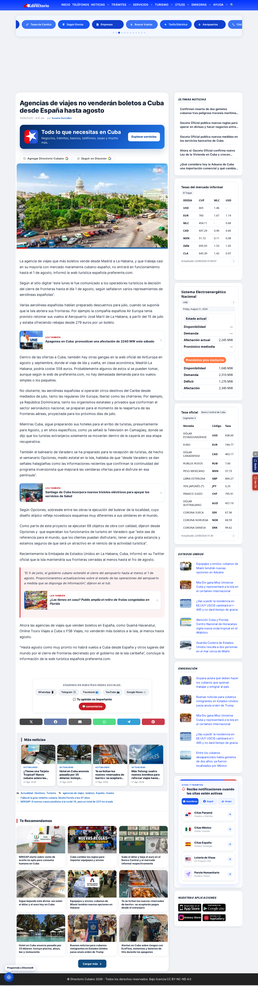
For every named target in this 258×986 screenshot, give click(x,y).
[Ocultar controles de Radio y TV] (255, 454)
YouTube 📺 (113, 692)
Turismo (161, 4)
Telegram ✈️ (68, 692)
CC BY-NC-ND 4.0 (179, 979)
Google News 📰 (136, 692)
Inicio (65, 4)
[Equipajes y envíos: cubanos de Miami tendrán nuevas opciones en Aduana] (92, 884)
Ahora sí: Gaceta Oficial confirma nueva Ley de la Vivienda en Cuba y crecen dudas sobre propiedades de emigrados (207, 152)
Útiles (180, 4)
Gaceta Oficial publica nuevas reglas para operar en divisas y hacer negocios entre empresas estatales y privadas (209, 125)
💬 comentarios (92, 706)
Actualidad (27, 793)
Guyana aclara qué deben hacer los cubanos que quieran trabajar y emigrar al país (217, 682)
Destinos (40, 793)
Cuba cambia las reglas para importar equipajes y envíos (87, 858)
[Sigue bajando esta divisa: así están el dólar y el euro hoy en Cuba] (41, 884)
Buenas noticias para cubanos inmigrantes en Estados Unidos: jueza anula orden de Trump (89, 948)
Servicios (140, 4)
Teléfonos (80, 4)
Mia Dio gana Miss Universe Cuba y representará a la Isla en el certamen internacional (217, 587)
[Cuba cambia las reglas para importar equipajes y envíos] (92, 839)
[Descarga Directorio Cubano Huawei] (214, 919)
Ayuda (218, 4)
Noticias (98, 4)
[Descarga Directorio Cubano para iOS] (189, 910)
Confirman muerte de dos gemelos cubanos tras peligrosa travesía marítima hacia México (208, 111)
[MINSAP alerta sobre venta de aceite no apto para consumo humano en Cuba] (41, 839)
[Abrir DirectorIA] (9, 977)
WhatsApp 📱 (46, 692)
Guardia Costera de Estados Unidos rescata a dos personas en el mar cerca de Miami (216, 647)
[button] (255, 464)
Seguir (210, 801)
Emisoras (199, 4)
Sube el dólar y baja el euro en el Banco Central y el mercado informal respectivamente (141, 860)
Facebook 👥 (90, 692)
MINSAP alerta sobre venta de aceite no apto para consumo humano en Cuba (37, 860)
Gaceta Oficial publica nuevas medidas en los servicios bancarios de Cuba (209, 138)
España (100, 793)
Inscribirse (191, 801)
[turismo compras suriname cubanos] (187, 680)
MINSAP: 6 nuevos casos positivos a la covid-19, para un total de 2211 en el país (67, 801)
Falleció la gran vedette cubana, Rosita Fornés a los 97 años (55, 797)
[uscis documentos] (187, 603)
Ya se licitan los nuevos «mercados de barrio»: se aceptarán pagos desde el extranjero (142, 904)
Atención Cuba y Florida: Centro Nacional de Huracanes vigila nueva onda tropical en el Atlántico (217, 626)
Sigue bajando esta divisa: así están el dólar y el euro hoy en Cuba (40, 902)
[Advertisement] (129, 65)
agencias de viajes (73, 793)
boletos (90, 793)
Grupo (228, 801)
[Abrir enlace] (187, 566)
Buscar (232, 5)
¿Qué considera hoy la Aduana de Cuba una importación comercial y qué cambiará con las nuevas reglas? (209, 166)
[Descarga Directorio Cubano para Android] (214, 910)
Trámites (118, 4)
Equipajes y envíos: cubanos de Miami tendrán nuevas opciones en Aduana (91, 904)
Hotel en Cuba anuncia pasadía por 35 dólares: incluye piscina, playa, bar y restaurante (40, 948)
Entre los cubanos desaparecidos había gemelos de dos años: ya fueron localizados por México (216, 759)
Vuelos (110, 793)
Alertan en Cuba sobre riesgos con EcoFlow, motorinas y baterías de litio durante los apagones (142, 948)
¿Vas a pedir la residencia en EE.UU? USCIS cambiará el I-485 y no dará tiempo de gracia (217, 605)
